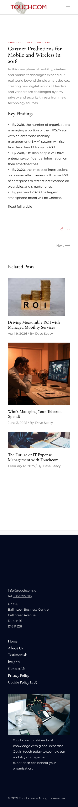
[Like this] (68, 229)
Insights (43, 42)
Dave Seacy (44, 334)
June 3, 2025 (17, 423)
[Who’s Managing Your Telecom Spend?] (39, 374)
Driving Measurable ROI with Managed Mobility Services (34, 325)
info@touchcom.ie (22, 590)
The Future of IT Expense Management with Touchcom (33, 457)
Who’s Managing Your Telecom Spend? (35, 414)
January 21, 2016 (20, 42)
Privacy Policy (18, 675)
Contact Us (16, 668)
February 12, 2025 (21, 466)
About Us (15, 648)
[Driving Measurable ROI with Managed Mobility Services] (39, 297)
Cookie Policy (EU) (22, 682)
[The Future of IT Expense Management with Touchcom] (39, 440)
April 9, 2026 (17, 334)
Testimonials (17, 654)
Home (12, 641)
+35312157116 (22, 596)
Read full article (20, 206)
